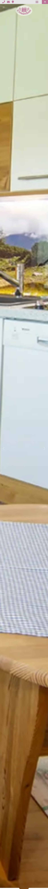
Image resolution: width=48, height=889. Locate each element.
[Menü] (37, 2)
